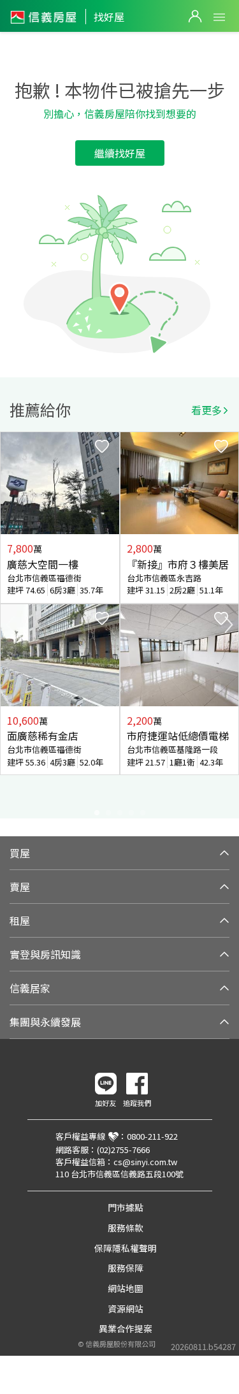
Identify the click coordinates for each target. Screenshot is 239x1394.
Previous (10, 624)
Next (229, 624)
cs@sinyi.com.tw (145, 1162)
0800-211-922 (152, 1136)
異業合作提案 (125, 1328)
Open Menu (219, 17)
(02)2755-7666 (123, 1150)
